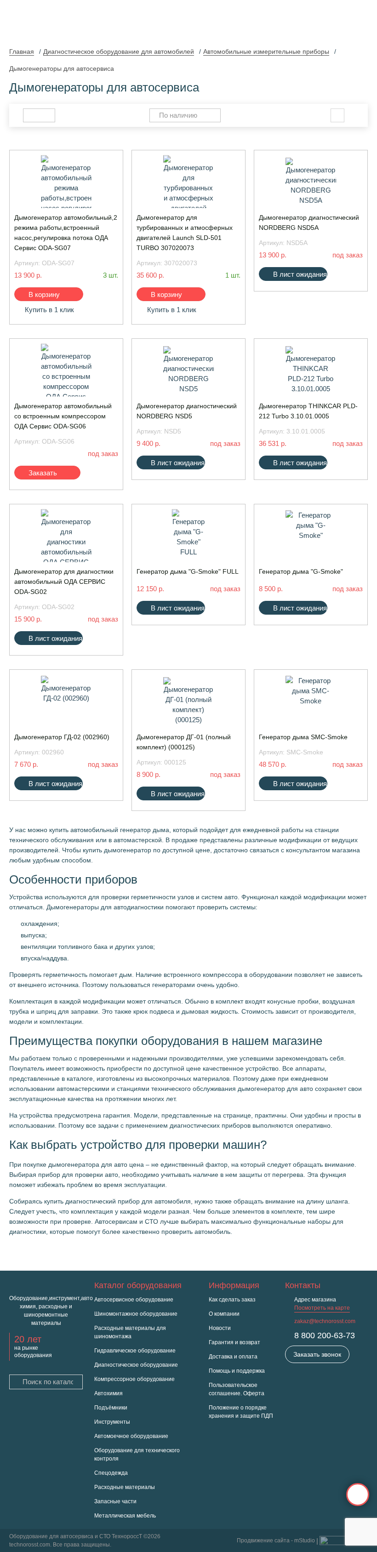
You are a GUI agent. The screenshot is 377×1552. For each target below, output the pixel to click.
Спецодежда (111, 1473)
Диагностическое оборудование (136, 1365)
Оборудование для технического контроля (137, 1454)
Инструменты (112, 1422)
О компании (224, 1314)
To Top (357, 1494)
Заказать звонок (317, 1354)
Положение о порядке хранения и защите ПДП (241, 1411)
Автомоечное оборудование (131, 1436)
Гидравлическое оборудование (135, 1350)
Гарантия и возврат (234, 1342)
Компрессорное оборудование (134, 1379)
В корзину (44, 294)
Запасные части (115, 1501)
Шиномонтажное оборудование (135, 1314)
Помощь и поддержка (237, 1371)
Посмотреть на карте (322, 1308)
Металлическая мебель (125, 1515)
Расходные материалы (124, 1487)
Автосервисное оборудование (133, 1299)
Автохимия (108, 1393)
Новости (220, 1328)
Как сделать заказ (232, 1299)
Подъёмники (110, 1407)
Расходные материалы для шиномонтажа (130, 1332)
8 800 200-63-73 (324, 1335)
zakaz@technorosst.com (324, 1321)
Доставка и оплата (233, 1356)
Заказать (43, 473)
